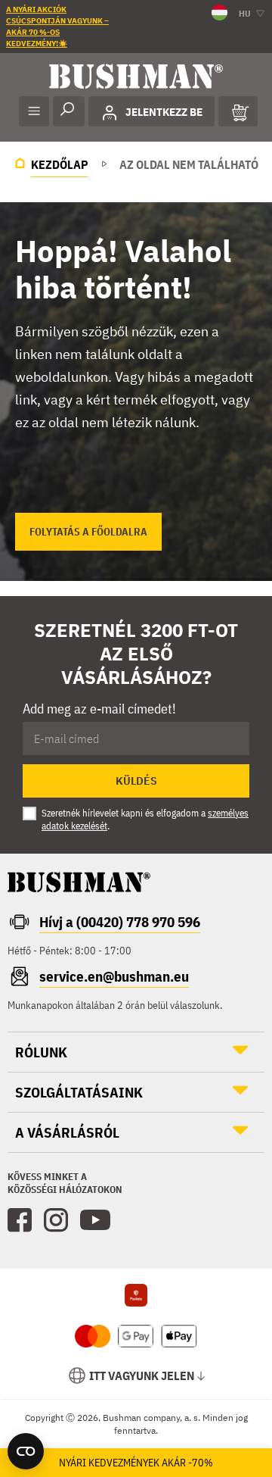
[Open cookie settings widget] (26, 1451)
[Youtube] (95, 1220)
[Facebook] (20, 1220)
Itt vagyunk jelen (141, 1375)
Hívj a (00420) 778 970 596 (119, 922)
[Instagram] (56, 1220)
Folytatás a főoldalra (88, 532)
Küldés (136, 781)
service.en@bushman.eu (114, 976)
